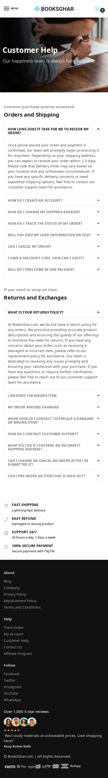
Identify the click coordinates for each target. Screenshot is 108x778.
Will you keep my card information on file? (49, 235)
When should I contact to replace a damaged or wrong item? (51, 420)
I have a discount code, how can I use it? (46, 258)
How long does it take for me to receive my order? (48, 131)
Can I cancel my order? (29, 246)
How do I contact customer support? (43, 434)
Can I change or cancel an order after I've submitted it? (48, 462)
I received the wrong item (32, 395)
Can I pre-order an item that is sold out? (46, 476)
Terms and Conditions (22, 607)
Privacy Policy (15, 594)
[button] (54, 130)
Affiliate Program (18, 653)
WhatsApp (12, 699)
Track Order (14, 627)
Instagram (12, 686)
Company (12, 587)
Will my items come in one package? (41, 269)
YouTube (11, 693)
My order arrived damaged (33, 407)
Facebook (11, 673)
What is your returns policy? (35, 312)
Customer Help (16, 640)
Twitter (10, 680)
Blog (7, 581)
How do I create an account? (35, 200)
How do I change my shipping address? (44, 212)
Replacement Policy (20, 600)
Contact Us (13, 647)
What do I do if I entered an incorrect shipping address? (44, 447)
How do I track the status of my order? (45, 223)
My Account (13, 634)
